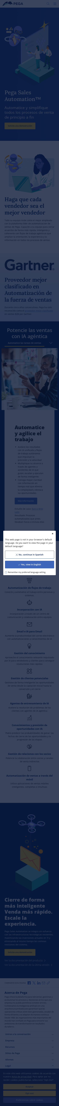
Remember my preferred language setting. (27, 572)
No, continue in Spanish (31, 554)
